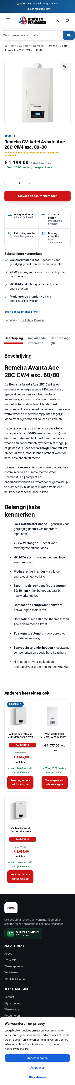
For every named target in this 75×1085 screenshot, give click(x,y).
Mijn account (12, 1003)
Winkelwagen (12, 1009)
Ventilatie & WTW (14, 978)
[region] (37, 1051)
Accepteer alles (37, 1058)
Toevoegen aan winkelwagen (38, 196)
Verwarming (11, 972)
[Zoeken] (69, 35)
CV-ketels (10, 960)
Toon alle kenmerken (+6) (21, 311)
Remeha (38, 45)
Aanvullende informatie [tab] (37, 340)
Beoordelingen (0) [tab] (61, 340)
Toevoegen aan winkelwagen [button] (20, 782)
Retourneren (12, 1015)
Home (12, 45)
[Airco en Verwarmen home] (32, 20)
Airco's (8, 953)
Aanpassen (37, 1067)
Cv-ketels (24, 45)
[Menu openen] (8, 20)
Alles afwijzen (37, 1077)
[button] (65, 66)
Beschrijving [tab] (14, 338)
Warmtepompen (14, 966)
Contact (9, 996)
